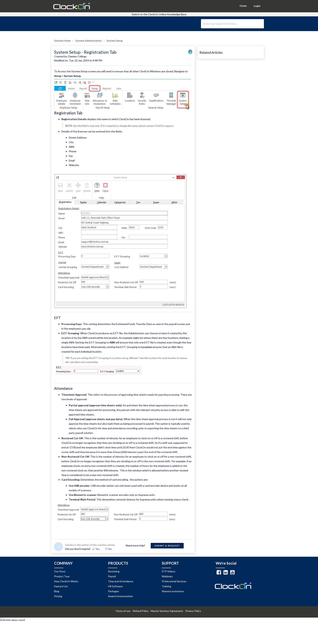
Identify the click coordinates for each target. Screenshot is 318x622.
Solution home (62, 40)
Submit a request (167, 545)
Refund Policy (141, 610)
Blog (56, 591)
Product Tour (62, 576)
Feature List (61, 586)
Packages (113, 591)
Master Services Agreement (168, 610)
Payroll (112, 576)
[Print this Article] (190, 52)
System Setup (115, 40)
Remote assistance (173, 591)
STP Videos (168, 571)
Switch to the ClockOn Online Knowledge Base (159, 14)
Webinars (167, 576)
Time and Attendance (120, 581)
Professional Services (174, 581)
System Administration (88, 40)
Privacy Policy (194, 610)
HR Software (115, 586)
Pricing (58, 596)
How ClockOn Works (66, 581)
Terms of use (123, 610)
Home (243, 5)
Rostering (113, 571)
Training (166, 586)
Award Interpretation (120, 596)
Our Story (60, 571)
